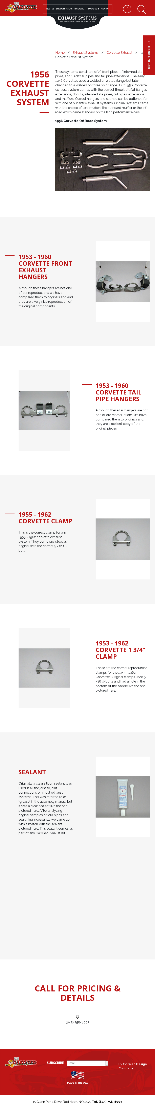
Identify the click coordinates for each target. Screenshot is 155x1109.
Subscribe (55, 1062)
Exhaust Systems (64, 9)
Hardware (79, 9)
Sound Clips (93, 9)
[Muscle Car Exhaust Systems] (21, 7)
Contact (105, 9)
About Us (50, 9)
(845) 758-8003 (77, 1022)
